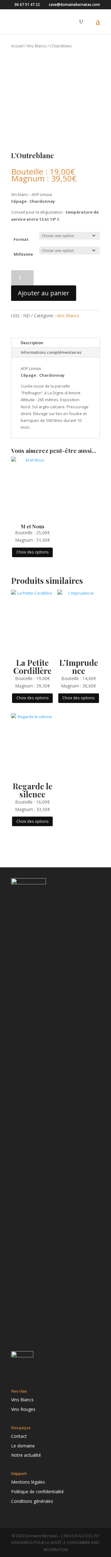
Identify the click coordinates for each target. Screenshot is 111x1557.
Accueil (17, 46)
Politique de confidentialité (37, 1491)
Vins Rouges (23, 1409)
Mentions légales (28, 1482)
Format (21, 239)
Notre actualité (26, 1455)
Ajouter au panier (43, 293)
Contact (19, 1436)
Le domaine (23, 1446)
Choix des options (32, 551)
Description (32, 342)
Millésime (23, 254)
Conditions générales (32, 1501)
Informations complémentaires (51, 352)
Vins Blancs (37, 46)
